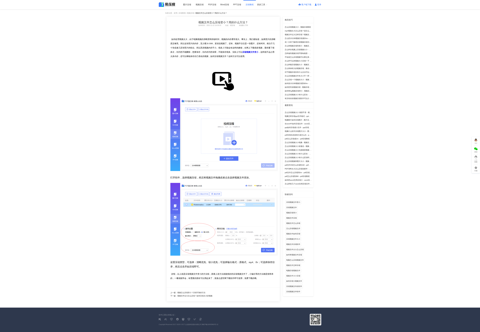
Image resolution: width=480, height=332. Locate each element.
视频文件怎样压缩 (293, 265)
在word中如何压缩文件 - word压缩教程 (298, 124)
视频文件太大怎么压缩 (295, 249)
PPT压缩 (237, 5)
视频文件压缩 (291, 218)
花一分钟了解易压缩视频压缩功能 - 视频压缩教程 (298, 42)
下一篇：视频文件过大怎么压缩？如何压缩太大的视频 (191, 296)
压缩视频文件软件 (293, 292)
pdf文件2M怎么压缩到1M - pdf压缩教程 (297, 165)
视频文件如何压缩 (293, 234)
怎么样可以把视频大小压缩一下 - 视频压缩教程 (297, 61)
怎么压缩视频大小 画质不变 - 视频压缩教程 (298, 112)
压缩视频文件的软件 (294, 286)
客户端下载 (306, 5)
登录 (319, 5)
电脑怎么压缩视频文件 (295, 260)
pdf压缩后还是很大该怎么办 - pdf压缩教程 (298, 135)
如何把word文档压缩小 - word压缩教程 (298, 180)
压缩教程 (250, 5)
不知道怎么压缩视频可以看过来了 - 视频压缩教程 (298, 57)
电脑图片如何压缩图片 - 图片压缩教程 (298, 120)
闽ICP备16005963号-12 (210, 324)
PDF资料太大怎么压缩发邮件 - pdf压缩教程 (298, 169)
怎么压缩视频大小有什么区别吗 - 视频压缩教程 (297, 157)
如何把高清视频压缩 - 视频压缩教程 (298, 87)
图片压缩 (187, 5)
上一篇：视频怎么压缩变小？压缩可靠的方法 (187, 293)
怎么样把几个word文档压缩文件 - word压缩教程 (298, 184)
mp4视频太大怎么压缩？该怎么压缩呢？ (298, 31)
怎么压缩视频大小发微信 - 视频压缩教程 (298, 146)
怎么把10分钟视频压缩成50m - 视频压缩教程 (298, 38)
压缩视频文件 (291, 207)
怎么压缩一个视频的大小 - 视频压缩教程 (298, 80)
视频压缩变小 (291, 213)
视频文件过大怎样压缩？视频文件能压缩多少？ (298, 35)
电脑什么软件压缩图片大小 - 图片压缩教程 (298, 131)
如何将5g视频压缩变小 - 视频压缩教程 (298, 91)
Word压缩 (224, 5)
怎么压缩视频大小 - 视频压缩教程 (298, 27)
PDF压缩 (212, 5)
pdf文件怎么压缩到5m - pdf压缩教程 (298, 173)
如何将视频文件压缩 (294, 255)
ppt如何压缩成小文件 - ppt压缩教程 (298, 127)
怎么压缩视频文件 (293, 228)
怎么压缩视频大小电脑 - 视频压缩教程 (298, 142)
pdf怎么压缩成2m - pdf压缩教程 (297, 139)
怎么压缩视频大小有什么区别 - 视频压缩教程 (298, 95)
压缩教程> (183, 13)
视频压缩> (191, 13)
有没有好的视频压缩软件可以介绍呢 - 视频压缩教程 (298, 98)
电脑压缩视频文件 (293, 271)
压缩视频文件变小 (293, 202)
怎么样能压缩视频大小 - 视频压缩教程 (298, 65)
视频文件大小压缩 (293, 276)
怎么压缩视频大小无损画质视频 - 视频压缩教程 (297, 150)
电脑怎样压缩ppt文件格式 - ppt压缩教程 (298, 116)
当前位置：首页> (171, 13)
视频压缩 (200, 5)
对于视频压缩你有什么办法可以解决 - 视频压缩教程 (298, 72)
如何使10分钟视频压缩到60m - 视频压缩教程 (298, 83)
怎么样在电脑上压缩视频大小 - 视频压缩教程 (298, 50)
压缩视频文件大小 (293, 239)
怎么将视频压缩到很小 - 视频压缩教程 (298, 46)
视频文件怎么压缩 (293, 223)
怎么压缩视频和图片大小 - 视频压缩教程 (298, 161)
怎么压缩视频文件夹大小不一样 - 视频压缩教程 (297, 76)
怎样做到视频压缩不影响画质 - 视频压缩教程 (298, 53)
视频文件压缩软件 (293, 244)
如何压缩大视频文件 (294, 281)
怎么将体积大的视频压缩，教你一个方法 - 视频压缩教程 (298, 68)
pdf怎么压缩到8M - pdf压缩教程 (297, 176)
